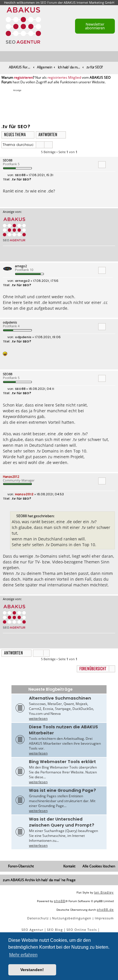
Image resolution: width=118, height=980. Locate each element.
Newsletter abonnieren (95, 26)
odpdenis (10, 322)
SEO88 (7, 160)
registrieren (23, 77)
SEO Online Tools (81, 929)
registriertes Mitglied (64, 77)
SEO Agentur (32, 929)
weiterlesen (38, 718)
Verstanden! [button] (32, 969)
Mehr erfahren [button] (23, 954)
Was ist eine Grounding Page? (62, 790)
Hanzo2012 (11, 476)
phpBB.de (105, 909)
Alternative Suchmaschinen (60, 698)
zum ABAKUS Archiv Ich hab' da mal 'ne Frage (39, 879)
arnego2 (21, 266)
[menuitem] (114, 57)
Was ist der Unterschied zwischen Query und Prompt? (61, 822)
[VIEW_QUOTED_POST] (57, 516)
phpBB (59, 901)
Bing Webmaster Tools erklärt (62, 762)
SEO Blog (55, 929)
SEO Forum (48, 2)
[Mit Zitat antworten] (102, 164)
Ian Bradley (104, 892)
